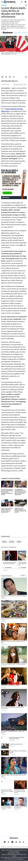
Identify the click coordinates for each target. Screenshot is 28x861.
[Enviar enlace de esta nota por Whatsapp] (10, 77)
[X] (8, 842)
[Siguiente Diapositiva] (26, 559)
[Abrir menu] (2, 2)
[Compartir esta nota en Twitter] (6, 77)
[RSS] (19, 842)
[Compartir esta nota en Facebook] (2, 77)
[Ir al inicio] (10, 2)
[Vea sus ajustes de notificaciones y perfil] (25, 1)
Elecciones (11, 541)
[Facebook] (4, 842)
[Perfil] (14, 838)
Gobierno (19, 541)
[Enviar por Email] (13, 77)
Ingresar (21, 1)
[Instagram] (16, 842)
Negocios (4, 541)
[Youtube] (12, 842)
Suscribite (7, 193)
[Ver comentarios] (26, 5)
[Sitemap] (23, 842)
